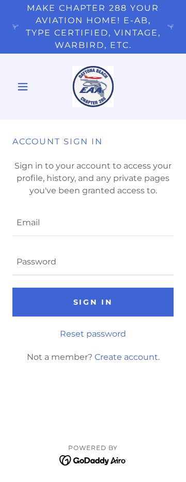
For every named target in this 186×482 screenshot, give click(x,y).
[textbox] (93, 222)
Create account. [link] (127, 357)
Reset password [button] (93, 334)
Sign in (93, 302)
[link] (93, 86)
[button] (24, 86)
